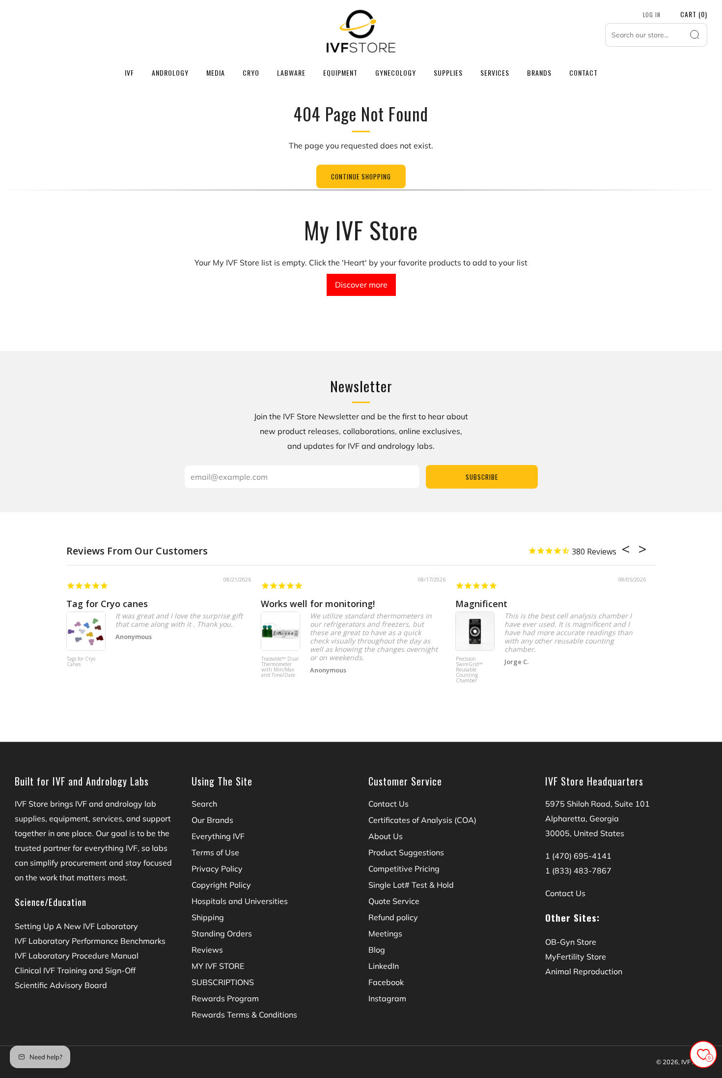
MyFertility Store (575, 956)
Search (204, 804)
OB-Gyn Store (570, 942)
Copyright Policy (221, 885)
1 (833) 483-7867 (578, 870)
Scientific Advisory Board (61, 985)
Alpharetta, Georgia (582, 818)
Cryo (251, 72)
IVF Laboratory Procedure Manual (77, 956)
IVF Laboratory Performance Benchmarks (90, 941)
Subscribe (482, 477)
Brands (539, 72)
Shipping (208, 917)
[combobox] (656, 35)
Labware (291, 72)
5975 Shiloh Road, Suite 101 (597, 804)
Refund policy (393, 917)
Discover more (361, 285)
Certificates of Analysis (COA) (422, 820)
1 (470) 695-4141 (578, 856)
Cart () (693, 14)
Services (494, 72)
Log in (652, 15)
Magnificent (481, 604)
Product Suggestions (406, 852)
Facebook (386, 982)
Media (215, 72)
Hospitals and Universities (240, 901)
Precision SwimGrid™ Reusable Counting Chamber (469, 670)
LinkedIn (383, 966)
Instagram (387, 998)
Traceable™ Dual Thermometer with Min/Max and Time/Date (280, 667)
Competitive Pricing (404, 869)
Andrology (170, 72)
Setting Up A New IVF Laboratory (76, 926)
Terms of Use (215, 852)
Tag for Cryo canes (107, 604)
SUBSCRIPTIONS (223, 982)
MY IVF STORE (218, 966)
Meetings (385, 933)
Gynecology (395, 72)
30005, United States (584, 833)
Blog (376, 950)
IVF (129, 72)
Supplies (448, 72)
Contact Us (388, 804)
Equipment (340, 72)
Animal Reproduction (583, 971)
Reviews (207, 950)
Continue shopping (361, 176)
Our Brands (212, 820)
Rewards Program (225, 998)
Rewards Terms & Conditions (244, 1015)
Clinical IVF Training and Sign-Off (75, 970)
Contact (583, 72)
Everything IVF (218, 836)
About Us (385, 836)
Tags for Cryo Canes (81, 662)
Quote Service (393, 901)
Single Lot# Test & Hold (411, 885)
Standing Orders (222, 933)
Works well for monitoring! (318, 604)
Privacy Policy (217, 869)
